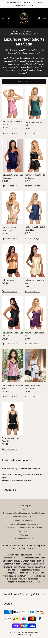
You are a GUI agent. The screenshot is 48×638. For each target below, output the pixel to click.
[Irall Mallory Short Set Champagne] (12, 207)
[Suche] (39, 18)
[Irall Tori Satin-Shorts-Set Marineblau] (35, 207)
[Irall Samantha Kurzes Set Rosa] (12, 365)
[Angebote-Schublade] (9, 18)
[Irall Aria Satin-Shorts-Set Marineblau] (12, 155)
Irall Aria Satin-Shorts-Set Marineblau (12, 176)
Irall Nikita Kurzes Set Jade (33, 123)
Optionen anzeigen (9, 133)
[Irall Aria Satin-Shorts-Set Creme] (35, 260)
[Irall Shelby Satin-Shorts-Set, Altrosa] (12, 102)
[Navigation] (3, 18)
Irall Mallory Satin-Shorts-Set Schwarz (35, 176)
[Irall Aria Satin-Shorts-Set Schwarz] (12, 312)
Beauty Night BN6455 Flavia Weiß (34, 386)
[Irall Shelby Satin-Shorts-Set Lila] (35, 312)
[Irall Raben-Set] (12, 260)
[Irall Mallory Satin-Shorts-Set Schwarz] (35, 155)
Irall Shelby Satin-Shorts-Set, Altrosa (12, 123)
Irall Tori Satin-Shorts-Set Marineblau (35, 228)
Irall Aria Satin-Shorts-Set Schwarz (12, 334)
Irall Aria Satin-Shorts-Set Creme (35, 281)
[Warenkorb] (45, 18)
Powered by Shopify (24, 635)
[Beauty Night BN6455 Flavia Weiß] (35, 365)
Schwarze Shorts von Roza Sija (10, 439)
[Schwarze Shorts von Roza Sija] (12, 418)
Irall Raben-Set (8, 280)
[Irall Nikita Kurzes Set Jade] (35, 102)
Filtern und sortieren (24, 81)
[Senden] (43, 490)
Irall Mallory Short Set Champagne (11, 229)
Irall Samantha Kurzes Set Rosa (12, 386)
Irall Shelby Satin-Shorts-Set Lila (35, 334)
